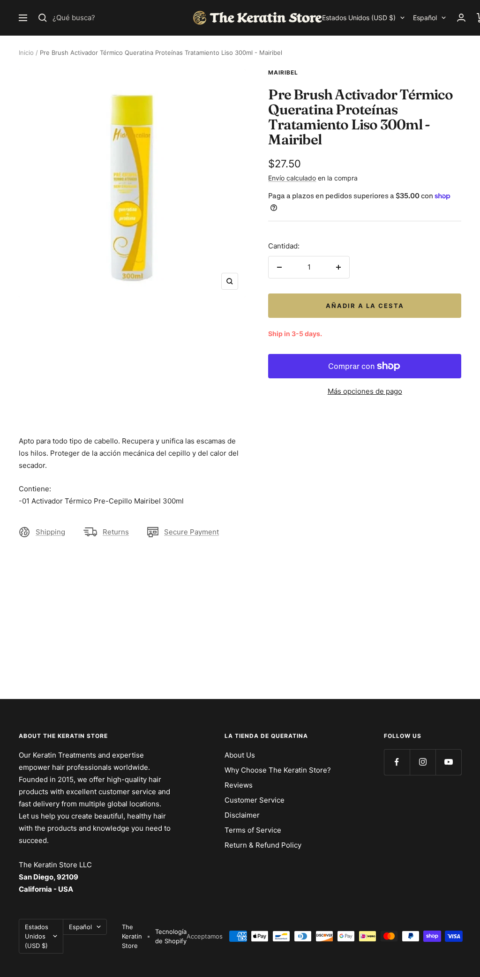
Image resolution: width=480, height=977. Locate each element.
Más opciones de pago (365, 391)
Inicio (26, 52)
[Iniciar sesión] (461, 18)
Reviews (239, 785)
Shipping (50, 531)
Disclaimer (242, 815)
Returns (116, 531)
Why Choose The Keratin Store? (278, 770)
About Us (240, 755)
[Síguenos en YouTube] (448, 762)
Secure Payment (191, 531)
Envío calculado (292, 178)
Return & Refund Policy (263, 845)
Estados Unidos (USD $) (359, 18)
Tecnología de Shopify (171, 936)
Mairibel (283, 72)
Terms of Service (253, 830)
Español (425, 18)
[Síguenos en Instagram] (422, 762)
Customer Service (255, 800)
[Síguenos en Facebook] (397, 762)
